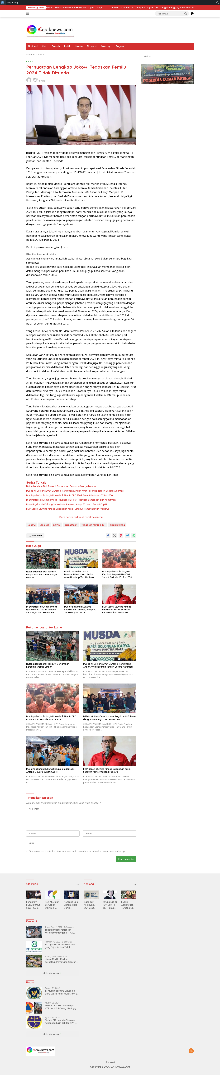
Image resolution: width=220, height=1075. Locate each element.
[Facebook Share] (108, 535)
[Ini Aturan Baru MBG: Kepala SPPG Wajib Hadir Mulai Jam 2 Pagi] (34, 993)
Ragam (120, 46)
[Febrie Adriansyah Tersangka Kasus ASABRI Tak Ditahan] (128, 895)
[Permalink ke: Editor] (28, 79)
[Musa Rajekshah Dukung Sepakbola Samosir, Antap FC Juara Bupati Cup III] (81, 594)
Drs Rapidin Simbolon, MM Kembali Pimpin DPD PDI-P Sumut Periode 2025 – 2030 (69, 495)
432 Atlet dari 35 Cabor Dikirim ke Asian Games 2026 (52, 905)
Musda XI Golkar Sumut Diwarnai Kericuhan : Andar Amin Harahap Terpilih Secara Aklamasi (75, 490)
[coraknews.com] (50, 31)
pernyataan (71, 524)
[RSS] (191, 1051)
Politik (67, 46)
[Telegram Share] (127, 535)
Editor (35, 78)
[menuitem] (3, 2)
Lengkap (44, 524)
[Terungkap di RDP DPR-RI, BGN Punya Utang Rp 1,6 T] (110, 895)
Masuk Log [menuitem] (12, 2)
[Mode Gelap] (192, 13)
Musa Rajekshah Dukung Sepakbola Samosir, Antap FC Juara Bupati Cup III (66, 504)
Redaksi (110, 1062)
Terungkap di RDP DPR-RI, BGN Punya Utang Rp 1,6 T (110, 905)
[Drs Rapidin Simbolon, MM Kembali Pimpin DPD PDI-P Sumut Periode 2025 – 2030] (119, 558)
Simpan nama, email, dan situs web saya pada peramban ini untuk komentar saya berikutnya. (77, 851)
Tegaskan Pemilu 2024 (93, 524)
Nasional (33, 46)
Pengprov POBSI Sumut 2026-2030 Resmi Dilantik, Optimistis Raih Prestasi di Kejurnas (33, 905)
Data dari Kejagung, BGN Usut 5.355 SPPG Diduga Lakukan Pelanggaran (91, 905)
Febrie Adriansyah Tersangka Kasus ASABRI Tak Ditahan (128, 905)
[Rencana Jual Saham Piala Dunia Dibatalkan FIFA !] (71, 895)
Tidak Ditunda (117, 524)
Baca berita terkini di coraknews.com (81, 517)
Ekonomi (91, 46)
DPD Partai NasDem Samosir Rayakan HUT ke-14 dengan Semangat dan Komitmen (71, 499)
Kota (44, 46)
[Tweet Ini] (114, 535)
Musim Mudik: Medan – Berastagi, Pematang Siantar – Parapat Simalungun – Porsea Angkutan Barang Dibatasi (61, 960)
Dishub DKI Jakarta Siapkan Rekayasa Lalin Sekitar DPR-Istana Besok (60, 1021)
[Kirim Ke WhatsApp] (133, 535)
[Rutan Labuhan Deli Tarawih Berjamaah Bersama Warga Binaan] (43, 558)
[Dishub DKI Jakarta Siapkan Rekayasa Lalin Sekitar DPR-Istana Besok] (34, 1022)
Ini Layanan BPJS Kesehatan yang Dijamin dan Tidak (60, 946)
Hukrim (79, 46)
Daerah (56, 46)
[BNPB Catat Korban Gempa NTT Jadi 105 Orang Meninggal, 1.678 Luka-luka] (34, 1008)
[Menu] (28, 13)
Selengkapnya (51, 973)
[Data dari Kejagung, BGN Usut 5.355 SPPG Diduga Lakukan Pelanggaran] (91, 895)
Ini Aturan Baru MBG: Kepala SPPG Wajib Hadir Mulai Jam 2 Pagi (61, 992)
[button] (185, 13)
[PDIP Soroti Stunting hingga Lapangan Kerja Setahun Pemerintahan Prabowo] (119, 594)
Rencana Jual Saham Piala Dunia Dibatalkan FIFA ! (71, 905)
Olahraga (106, 46)
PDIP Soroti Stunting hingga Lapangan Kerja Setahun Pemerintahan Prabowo (68, 508)
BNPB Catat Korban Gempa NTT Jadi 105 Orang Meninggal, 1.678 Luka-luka (122, 7)
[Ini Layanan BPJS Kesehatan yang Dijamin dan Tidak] (34, 947)
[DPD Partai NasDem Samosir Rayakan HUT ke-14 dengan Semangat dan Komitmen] (43, 594)
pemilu (56, 524)
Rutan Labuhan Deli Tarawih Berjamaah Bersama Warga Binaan (61, 486)
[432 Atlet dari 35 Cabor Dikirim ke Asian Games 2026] (52, 895)
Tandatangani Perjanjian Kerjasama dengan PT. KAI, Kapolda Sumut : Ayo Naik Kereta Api (59, 931)
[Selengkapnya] (77, 884)
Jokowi (32, 524)
